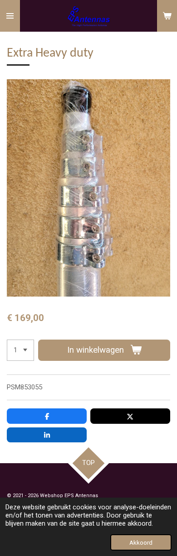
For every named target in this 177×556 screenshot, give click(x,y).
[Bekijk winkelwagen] (167, 16)
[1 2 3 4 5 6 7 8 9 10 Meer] (20, 350)
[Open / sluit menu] (10, 16)
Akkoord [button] (140, 542)
